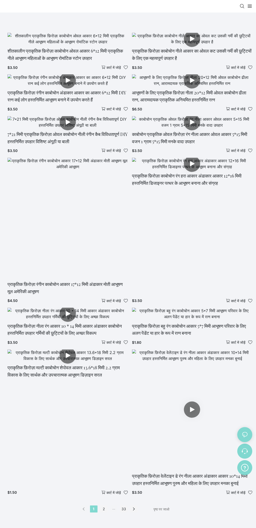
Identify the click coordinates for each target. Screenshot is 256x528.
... (113, 508)
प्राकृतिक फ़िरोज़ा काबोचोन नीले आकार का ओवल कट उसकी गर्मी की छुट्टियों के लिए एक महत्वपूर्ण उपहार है (192, 54)
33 (124, 509)
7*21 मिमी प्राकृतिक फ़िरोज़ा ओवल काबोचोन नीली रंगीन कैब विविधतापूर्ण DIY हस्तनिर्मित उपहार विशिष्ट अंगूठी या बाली (68, 137)
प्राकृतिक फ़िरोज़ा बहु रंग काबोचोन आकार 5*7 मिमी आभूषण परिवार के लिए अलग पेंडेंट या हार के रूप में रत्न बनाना (189, 329)
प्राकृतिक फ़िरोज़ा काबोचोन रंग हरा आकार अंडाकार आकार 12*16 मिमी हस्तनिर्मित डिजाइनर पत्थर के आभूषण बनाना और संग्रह (187, 179)
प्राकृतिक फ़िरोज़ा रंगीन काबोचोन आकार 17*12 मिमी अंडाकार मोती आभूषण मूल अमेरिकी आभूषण (65, 287)
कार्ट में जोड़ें (113, 67)
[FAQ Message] (244, 467)
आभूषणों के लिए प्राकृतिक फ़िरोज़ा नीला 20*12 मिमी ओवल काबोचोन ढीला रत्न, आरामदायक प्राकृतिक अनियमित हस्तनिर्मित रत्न (189, 96)
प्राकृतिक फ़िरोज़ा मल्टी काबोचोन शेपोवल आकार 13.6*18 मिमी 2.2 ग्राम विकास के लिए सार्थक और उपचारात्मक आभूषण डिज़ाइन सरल (64, 371)
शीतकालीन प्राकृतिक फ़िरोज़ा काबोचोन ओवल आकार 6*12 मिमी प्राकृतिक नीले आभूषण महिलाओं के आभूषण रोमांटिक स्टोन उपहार (65, 54)
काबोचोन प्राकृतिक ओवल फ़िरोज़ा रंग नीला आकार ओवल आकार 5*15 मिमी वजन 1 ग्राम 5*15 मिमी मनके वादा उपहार (189, 137)
